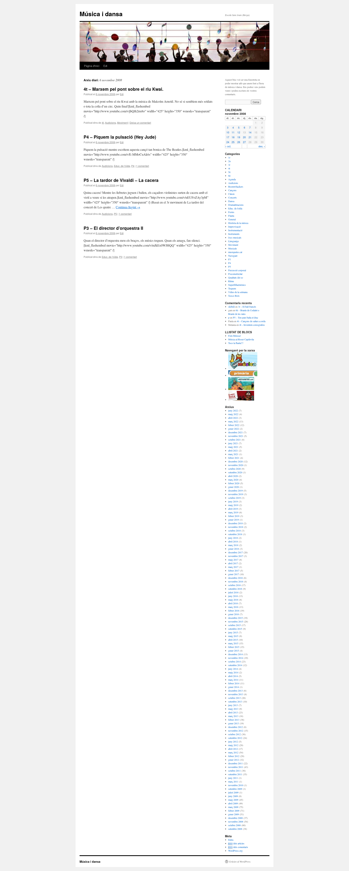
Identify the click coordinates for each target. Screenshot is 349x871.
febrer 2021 (233, 457)
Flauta (231, 215)
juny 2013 (233, 705)
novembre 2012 (235, 730)
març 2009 (233, 807)
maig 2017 (233, 559)
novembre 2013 (235, 694)
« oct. (228, 146)
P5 (115, 213)
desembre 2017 (235, 552)
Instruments (234, 233)
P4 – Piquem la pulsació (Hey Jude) (120, 137)
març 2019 (233, 512)
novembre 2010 (235, 785)
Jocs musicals (234, 237)
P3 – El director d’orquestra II (113, 228)
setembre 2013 (235, 701)
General (232, 219)
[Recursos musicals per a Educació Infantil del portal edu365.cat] (242, 368)
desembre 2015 (235, 617)
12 (238, 132)
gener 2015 (233, 650)
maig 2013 (233, 708)
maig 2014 (233, 672)
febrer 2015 (233, 647)
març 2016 (233, 606)
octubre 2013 (234, 697)
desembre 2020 (235, 461)
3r (229, 164)
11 (233, 132)
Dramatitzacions (236, 204)
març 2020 (233, 479)
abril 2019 (233, 508)
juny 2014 (233, 668)
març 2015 (233, 643)
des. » (262, 146)
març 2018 (233, 545)
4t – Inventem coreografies (252, 324)
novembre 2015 (235, 621)
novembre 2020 (235, 465)
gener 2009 (233, 814)
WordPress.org (235, 850)
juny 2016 (233, 596)
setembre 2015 (235, 628)
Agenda (232, 179)
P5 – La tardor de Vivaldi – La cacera (121, 180)
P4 (132, 166)
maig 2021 (233, 446)
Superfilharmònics (237, 284)
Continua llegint (128, 207)
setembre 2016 (235, 588)
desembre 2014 (235, 654)
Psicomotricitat (235, 273)
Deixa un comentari (140, 122)
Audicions (110, 122)
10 (227, 132)
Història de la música (238, 223)
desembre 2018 (235, 523)
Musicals (232, 248)
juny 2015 (233, 632)
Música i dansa (101, 13)
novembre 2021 (235, 436)
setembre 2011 (235, 774)
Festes (231, 212)
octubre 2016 (234, 585)
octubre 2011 (234, 770)
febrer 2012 (233, 756)
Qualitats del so (235, 277)
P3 (120, 256)
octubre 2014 (234, 661)
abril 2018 (233, 541)
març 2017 (233, 566)
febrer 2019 (233, 516)
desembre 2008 (235, 817)
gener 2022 (233, 428)
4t (103, 122)
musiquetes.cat (235, 252)
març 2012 (233, 752)
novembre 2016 (235, 581)
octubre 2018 (234, 530)
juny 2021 (233, 443)
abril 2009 (233, 803)
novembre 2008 (235, 821)
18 (233, 137)
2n (229, 161)
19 (238, 137)
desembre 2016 (235, 577)
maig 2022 (233, 414)
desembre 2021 (235, 432)
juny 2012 (233, 741)
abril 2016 (233, 603)
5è (229, 172)
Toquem (232, 288)
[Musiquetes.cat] (241, 389)
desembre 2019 (235, 490)
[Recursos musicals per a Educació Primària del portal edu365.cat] (242, 375)
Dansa (231, 201)
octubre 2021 (234, 439)
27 (244, 142)
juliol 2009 (233, 792)
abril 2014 (233, 676)
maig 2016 (233, 599)
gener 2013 (233, 723)
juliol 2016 (233, 592)
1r (229, 157)
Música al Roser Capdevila (241, 339)
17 (227, 137)
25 (233, 142)
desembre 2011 (235, 763)
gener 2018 (233, 548)
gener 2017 (233, 574)
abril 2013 (233, 712)
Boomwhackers (235, 186)
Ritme (231, 281)
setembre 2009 (235, 788)
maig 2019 (233, 505)
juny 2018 (233, 537)
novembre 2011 (235, 767)
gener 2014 (233, 687)
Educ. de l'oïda (122, 166)
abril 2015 (233, 639)
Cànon (231, 193)
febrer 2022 (233, 425)
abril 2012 (233, 748)
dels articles (236, 843)
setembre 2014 (235, 665)
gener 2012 (233, 759)
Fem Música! (234, 335)
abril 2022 (233, 417)
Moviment (122, 122)
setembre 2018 (235, 534)
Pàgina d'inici (91, 66)
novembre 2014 (235, 657)
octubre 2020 (234, 468)
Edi (105, 66)
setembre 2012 (235, 737)
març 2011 (233, 781)
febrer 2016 (233, 610)
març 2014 (233, 679)
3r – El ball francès (247, 306)
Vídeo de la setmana (237, 292)
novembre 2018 (235, 526)
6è (229, 175)
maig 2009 (233, 799)
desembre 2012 (235, 727)
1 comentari (142, 166)
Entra (230, 839)
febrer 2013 (233, 719)
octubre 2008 (234, 825)
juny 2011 (233, 777)
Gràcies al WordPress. (240, 861)
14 (250, 132)
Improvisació (234, 226)
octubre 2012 (234, 734)
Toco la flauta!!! (235, 343)
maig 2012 (233, 745)
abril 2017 (233, 563)
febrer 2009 (233, 810)
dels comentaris (238, 847)
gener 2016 (233, 614)
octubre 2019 (234, 497)
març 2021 (233, 454)
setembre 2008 (235, 828)
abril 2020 (233, 476)
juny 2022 (233, 410)
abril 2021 (233, 450)
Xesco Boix (234, 295)
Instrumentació (235, 230)
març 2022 (233, 421)
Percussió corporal (237, 270)
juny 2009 (233, 796)
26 (238, 142)
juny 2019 (233, 501)
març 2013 (233, 716)
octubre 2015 (234, 625)
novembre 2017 (235, 556)
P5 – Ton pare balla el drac (245, 317)
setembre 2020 (235, 472)
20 (244, 137)
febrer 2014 (233, 683)
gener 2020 (233, 486)
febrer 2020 (233, 483)
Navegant (232, 255)
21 (250, 137)
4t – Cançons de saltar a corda (251, 321)
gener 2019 (233, 519)
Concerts (232, 197)
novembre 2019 (235, 494)
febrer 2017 (233, 570)
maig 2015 (233, 636)
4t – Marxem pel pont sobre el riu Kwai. (123, 89)
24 (227, 142)
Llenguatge (233, 241)
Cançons (232, 190)
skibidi (231, 306)
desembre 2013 (235, 690)
